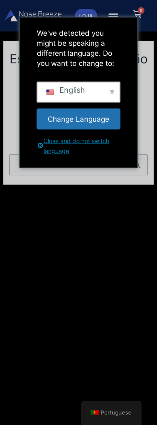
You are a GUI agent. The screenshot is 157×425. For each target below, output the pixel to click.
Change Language (78, 119)
